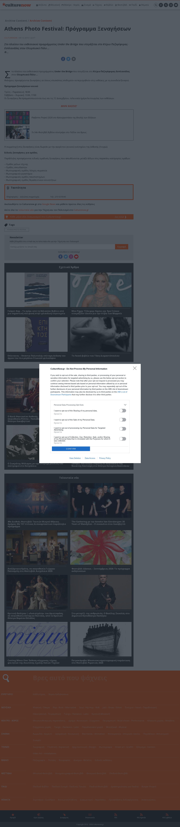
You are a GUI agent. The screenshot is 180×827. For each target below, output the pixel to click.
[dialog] (90, 413)
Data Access (90, 458)
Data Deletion (75, 458)
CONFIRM (71, 449)
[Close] (135, 369)
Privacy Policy (105, 458)
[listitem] (90, 404)
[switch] (122, 410)
